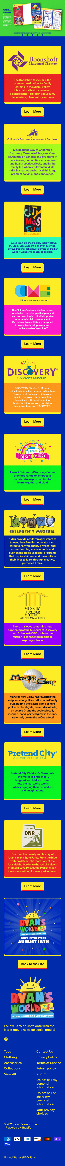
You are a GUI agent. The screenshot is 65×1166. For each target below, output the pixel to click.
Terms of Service (48, 1063)
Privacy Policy (46, 1057)
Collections (12, 1068)
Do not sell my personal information (47, 1083)
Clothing (10, 1057)
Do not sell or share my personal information (46, 1098)
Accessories (13, 1063)
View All (10, 1074)
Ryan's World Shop (26, 1124)
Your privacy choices (45, 1112)
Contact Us (44, 1051)
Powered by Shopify (18, 1127)
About (41, 1074)
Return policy (46, 1068)
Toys (7, 1051)
